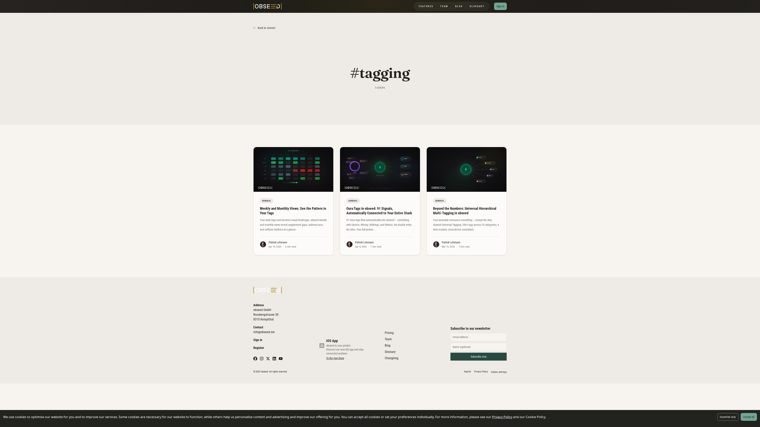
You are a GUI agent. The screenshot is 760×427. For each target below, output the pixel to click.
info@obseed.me (264, 332)
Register (258, 348)
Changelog (391, 358)
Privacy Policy (502, 417)
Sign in (257, 340)
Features (426, 6)
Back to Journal (266, 27)
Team (444, 6)
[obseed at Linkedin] (274, 359)
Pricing (389, 333)
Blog (459, 6)
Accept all (749, 416)
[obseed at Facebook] (255, 359)
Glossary (477, 6)
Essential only (728, 416)
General (266, 201)
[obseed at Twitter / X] (268, 359)
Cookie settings (499, 372)
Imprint (467, 371)
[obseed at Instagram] (262, 359)
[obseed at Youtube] (281, 359)
